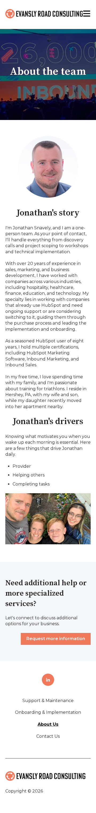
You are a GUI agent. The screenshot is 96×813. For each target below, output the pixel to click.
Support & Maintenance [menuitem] (48, 700)
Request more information (55, 638)
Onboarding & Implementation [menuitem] (48, 712)
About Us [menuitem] (48, 724)
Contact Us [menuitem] (48, 736)
